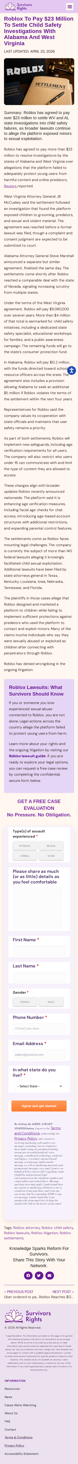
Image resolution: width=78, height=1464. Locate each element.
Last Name (26, 966)
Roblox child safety (57, 1227)
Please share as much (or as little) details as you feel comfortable (36, 877)
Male (51, 1002)
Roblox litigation (44, 1233)
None (51, 856)
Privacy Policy (25, 1138)
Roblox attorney (26, 1227)
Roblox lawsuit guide (27, 756)
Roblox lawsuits (17, 1233)
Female (25, 1002)
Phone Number (30, 1017)
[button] (69, 6)
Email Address (30, 1043)
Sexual (51, 846)
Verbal (25, 856)
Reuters (11, 186)
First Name (26, 939)
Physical (25, 846)
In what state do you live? (34, 1072)
